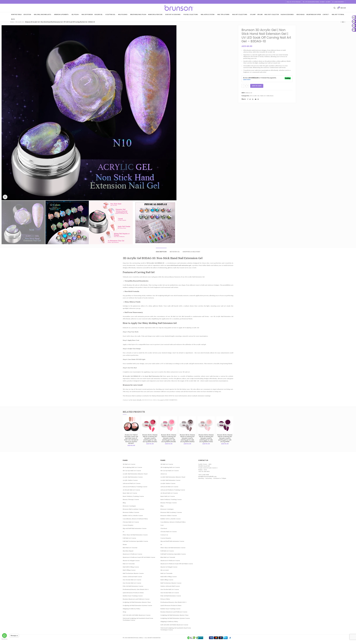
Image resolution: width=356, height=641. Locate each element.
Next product (345, 22)
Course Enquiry (128, 525)
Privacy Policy (165, 599)
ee (123, 531)
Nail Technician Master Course (133, 573)
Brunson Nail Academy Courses (133, 509)
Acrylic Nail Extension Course (133, 477)
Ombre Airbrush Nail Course (132, 577)
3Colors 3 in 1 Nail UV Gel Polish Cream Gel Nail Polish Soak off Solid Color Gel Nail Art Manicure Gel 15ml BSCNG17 (131, 439)
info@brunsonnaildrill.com (207, 476)
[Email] (255, 99)
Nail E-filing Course (129, 570)
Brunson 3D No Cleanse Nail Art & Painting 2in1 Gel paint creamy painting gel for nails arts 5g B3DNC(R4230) (149, 438)
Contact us (126, 400)
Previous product (341, 22)
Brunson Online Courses (131, 512)
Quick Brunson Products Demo (133, 593)
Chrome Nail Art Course (131, 522)
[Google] (252, 99)
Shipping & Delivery (191, 252)
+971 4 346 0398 (203, 475)
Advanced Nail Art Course (131, 483)
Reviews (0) (174, 252)
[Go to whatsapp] (4, 635)
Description (161, 252)
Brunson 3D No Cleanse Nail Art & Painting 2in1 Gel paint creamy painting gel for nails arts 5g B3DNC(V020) (206, 438)
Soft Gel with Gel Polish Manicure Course (136, 615)
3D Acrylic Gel (19, 22)
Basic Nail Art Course (130, 493)
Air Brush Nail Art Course (131, 490)
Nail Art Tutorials (129, 564)
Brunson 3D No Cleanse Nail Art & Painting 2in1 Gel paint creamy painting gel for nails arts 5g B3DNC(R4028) (168, 438)
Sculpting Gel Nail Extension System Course (137, 605)
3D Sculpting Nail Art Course (132, 467)
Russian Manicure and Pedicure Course (136, 599)
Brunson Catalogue (129, 506)
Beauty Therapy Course (131, 499)
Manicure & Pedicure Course (132, 554)
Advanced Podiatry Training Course (135, 487)
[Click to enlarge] (5, 197)
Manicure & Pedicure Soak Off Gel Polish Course (139, 557)
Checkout (163, 528)
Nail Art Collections (266, 96)
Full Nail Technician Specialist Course (135, 541)
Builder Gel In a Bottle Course (133, 515)
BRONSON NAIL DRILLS (150, 400)
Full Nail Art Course (129, 538)
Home (12, 22)
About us (163, 474)
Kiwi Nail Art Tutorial (130, 548)
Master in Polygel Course (131, 560)
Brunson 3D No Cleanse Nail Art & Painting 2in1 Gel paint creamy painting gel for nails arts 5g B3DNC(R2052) (187, 438)
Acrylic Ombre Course (130, 480)
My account (164, 570)
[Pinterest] (258, 99)
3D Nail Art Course (129, 464)
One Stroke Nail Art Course (132, 580)
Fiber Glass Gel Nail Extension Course (135, 535)
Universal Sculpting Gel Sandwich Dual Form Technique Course (138, 619)
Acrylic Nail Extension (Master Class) (135, 474)
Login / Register (339, 2)
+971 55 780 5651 (204, 471)
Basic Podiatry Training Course (133, 496)
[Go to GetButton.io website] (4, 639)
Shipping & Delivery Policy (131, 609)
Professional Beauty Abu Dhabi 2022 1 (136, 589)
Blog (124, 503)
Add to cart (256, 86)
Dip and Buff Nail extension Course (134, 528)
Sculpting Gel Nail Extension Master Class (137, 602)
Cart (162, 525)
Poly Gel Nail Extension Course (133, 586)
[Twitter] (250, 99)
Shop (124, 612)
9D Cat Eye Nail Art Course (132, 471)
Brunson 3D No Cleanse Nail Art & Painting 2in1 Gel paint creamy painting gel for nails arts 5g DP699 (224, 438)
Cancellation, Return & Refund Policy (135, 519)
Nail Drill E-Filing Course (131, 567)
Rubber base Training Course (133, 596)
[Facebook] (248, 99)
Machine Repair (128, 551)
